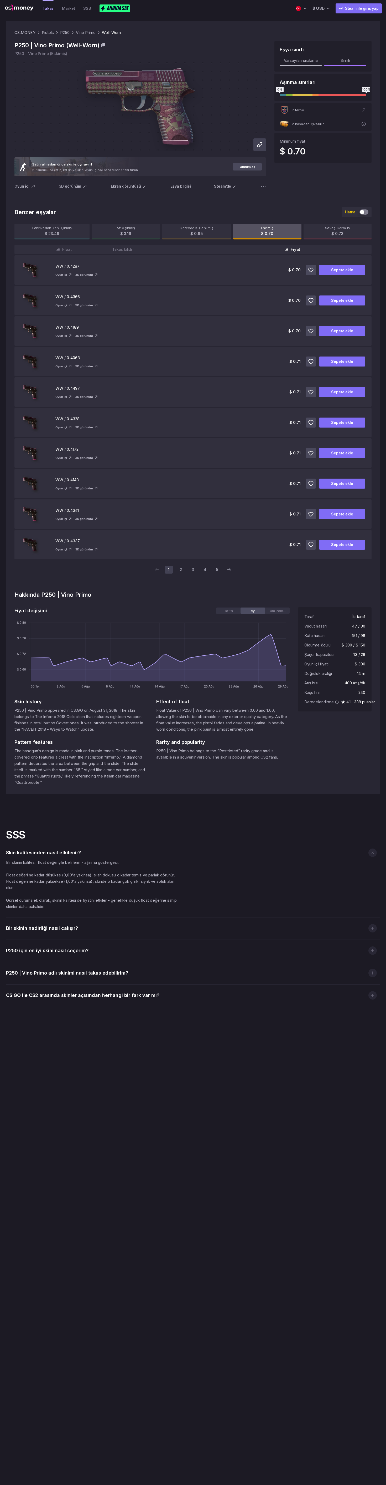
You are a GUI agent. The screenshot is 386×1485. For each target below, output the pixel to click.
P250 (65, 32)
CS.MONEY (24, 32)
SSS (87, 8)
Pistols (48, 32)
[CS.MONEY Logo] (19, 8)
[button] (323, 110)
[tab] (228, 611)
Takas (48, 8)
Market (68, 8)
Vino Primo (86, 32)
